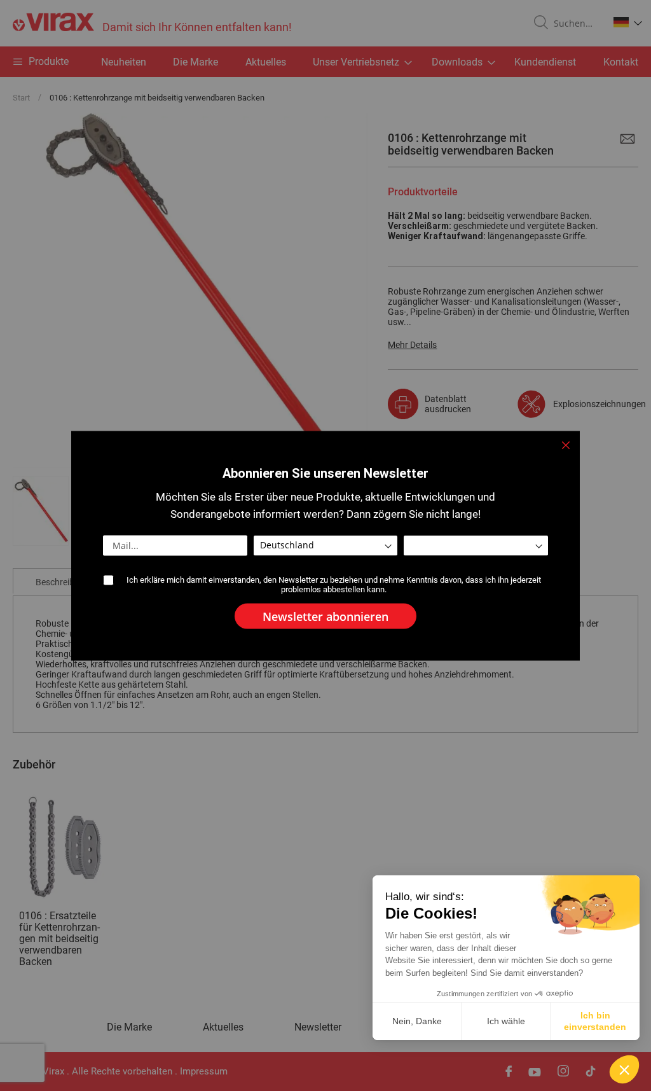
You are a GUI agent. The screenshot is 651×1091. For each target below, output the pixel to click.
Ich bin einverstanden (595, 1021)
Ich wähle (506, 1021)
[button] (624, 1069)
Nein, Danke (417, 1021)
